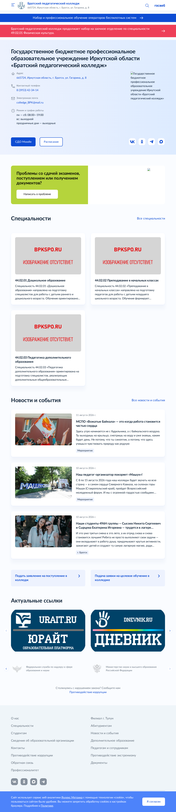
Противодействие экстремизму (113, 755)
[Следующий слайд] (170, 669)
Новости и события (105, 733)
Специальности (22, 725)
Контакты (18, 748)
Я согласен (154, 801)
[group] (48, 631)
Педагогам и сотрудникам (109, 748)
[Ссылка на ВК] (132, 141)
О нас (15, 718)
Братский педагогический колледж (54, 3)
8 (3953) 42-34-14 (27, 90)
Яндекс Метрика (71, 797)
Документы (99, 762)
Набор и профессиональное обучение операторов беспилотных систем (84, 17)
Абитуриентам (101, 725)
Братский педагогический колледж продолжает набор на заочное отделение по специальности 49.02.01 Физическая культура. (80, 31)
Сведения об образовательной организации (42, 740)
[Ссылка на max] (33, 781)
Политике (47, 805)
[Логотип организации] (21, 5)
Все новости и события (148, 400)
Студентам (19, 733)
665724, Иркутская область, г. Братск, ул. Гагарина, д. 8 (51, 77)
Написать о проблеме (37, 194)
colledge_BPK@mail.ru (29, 102)
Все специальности (151, 218)
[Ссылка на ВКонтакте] (14, 781)
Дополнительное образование (112, 740)
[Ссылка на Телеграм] (151, 141)
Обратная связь (22, 762)
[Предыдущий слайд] (6, 631)
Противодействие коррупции (88, 692)
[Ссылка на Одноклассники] (142, 141)
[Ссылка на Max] (161, 141)
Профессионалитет (25, 770)
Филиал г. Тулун (102, 718)
